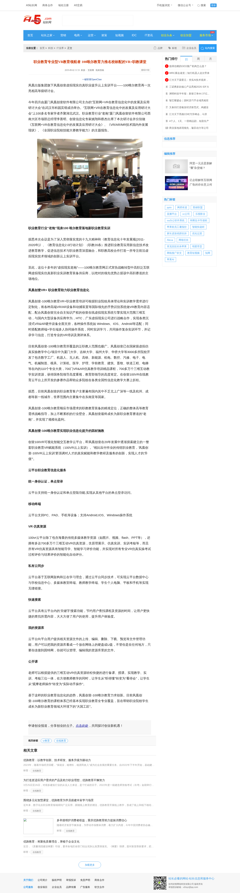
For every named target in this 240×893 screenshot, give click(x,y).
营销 (63, 35)
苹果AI (170, 259)
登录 (213, 5)
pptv (169, 207)
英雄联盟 (198, 207)
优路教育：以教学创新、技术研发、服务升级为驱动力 (57, 760)
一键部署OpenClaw (92, 79)
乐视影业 (200, 213)
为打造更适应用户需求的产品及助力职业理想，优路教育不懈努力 (64, 780)
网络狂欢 (184, 240)
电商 (77, 35)
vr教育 (46, 740)
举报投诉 (71, 880)
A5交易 (78, 5)
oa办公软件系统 (175, 220)
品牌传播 (71, 887)
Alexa (170, 240)
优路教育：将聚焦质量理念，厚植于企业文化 (51, 841)
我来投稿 (100, 70)
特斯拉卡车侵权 (198, 220)
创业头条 (166, 35)
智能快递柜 (198, 226)
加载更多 (90, 864)
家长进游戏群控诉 (177, 233)
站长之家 (46, 35)
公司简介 (42, 880)
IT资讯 (149, 35)
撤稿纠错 (145, 70)
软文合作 (99, 887)
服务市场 (205, 35)
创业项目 (42, 887)
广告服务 (85, 887)
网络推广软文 (174, 253)
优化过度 (197, 233)
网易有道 (182, 207)
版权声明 (57, 880)
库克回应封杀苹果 (177, 246)
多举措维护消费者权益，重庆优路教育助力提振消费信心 (92, 820)
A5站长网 (31, 5)
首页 (30, 35)
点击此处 (82, 725)
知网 (207, 253)
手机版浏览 (163, 5)
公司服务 (28, 887)
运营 (90, 35)
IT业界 (60, 48)
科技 (50, 48)
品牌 (160, 48)
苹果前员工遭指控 (177, 226)
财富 (104, 35)
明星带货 (197, 246)
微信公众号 (184, 5)
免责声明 (85, 880)
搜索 (203, 5)
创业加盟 (186, 35)
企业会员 (191, 48)
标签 (174, 48)
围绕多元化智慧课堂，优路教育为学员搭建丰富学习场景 (58, 800)
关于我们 (28, 880)
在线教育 (61, 740)
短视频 (119, 35)
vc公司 (186, 213)
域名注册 (63, 5)
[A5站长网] (37, 19)
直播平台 (172, 213)
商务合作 (47, 5)
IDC (134, 35)
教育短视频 (193, 253)
